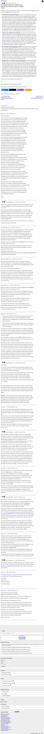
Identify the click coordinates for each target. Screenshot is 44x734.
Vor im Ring (4, 693)
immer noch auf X (6, 685)
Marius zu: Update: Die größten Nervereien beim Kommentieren (16, 649)
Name (2, 660)
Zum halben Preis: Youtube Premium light (6, 726)
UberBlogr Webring (6, 695)
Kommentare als (6, 674)
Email (2, 663)
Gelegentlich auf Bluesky (7, 681)
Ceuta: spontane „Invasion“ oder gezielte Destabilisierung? (6, 729)
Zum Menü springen (42, 1)
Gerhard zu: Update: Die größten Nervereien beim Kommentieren (16, 647)
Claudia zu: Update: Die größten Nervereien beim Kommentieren (16, 651)
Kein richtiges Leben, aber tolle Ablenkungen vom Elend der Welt (6, 718)
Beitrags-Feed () (6, 672)
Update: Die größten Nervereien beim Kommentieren (5, 715)
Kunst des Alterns (6, 708)
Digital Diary (3, 0)
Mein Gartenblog (5, 706)
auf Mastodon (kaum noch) (8, 683)
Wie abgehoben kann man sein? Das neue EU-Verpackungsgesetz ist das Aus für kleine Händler (6, 722)
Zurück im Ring (5, 691)
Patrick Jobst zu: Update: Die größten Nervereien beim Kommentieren (17, 653)
